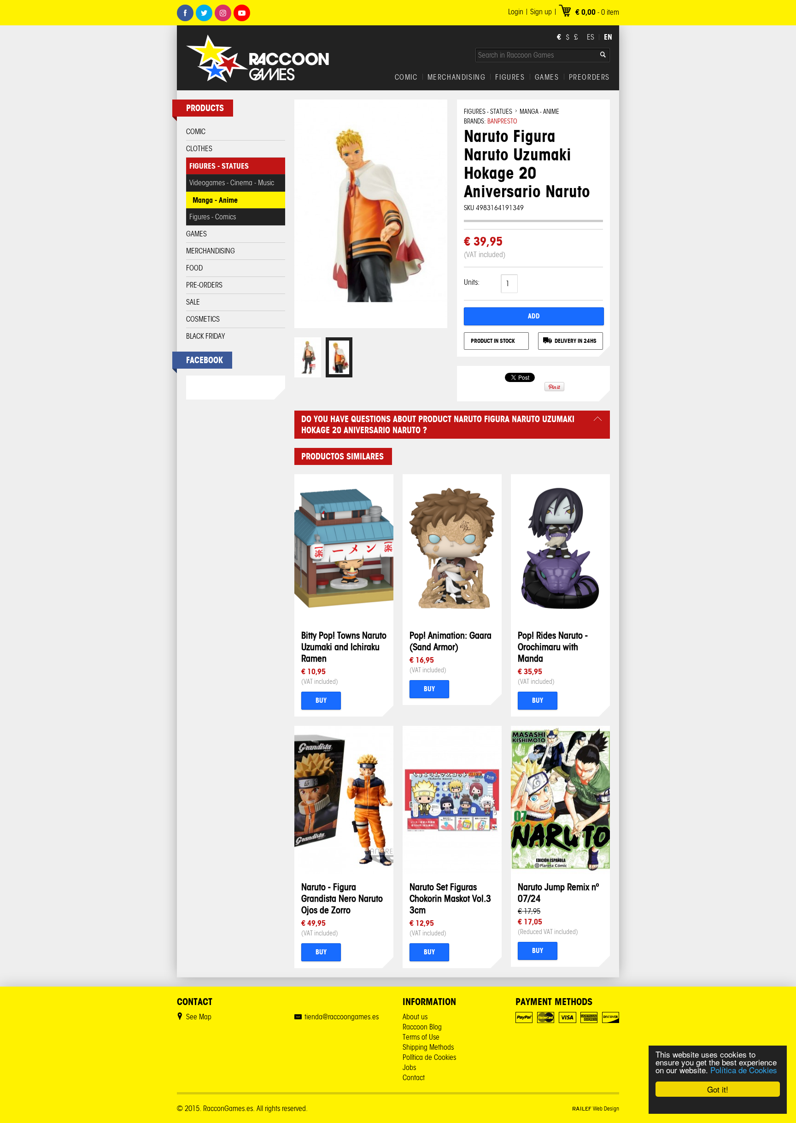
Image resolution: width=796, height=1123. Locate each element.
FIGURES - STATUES (219, 166)
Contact (414, 1077)
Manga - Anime (215, 200)
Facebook (185, 13)
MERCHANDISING (456, 77)
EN (608, 36)
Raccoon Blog (422, 1027)
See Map (198, 1016)
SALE (193, 302)
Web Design (595, 1108)
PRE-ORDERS (204, 285)
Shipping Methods (428, 1047)
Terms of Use (421, 1037)
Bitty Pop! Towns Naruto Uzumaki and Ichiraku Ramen (343, 646)
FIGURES (510, 77)
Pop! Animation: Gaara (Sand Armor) (451, 641)
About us (415, 1016)
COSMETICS (203, 319)
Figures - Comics (212, 216)
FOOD (194, 268)
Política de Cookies (743, 1070)
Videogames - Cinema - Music (231, 182)
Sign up (541, 11)
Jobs (409, 1067)
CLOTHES (199, 148)
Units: (472, 282)
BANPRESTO (502, 121)
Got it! (717, 1089)
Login (515, 11)
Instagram (223, 13)
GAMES (547, 77)
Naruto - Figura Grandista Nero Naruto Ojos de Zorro (342, 898)
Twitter (204, 13)
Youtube (242, 13)
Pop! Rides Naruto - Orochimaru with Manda (553, 646)
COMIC (406, 77)
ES (590, 37)
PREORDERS (589, 77)
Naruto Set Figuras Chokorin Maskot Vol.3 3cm (450, 898)
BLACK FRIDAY (205, 336)
